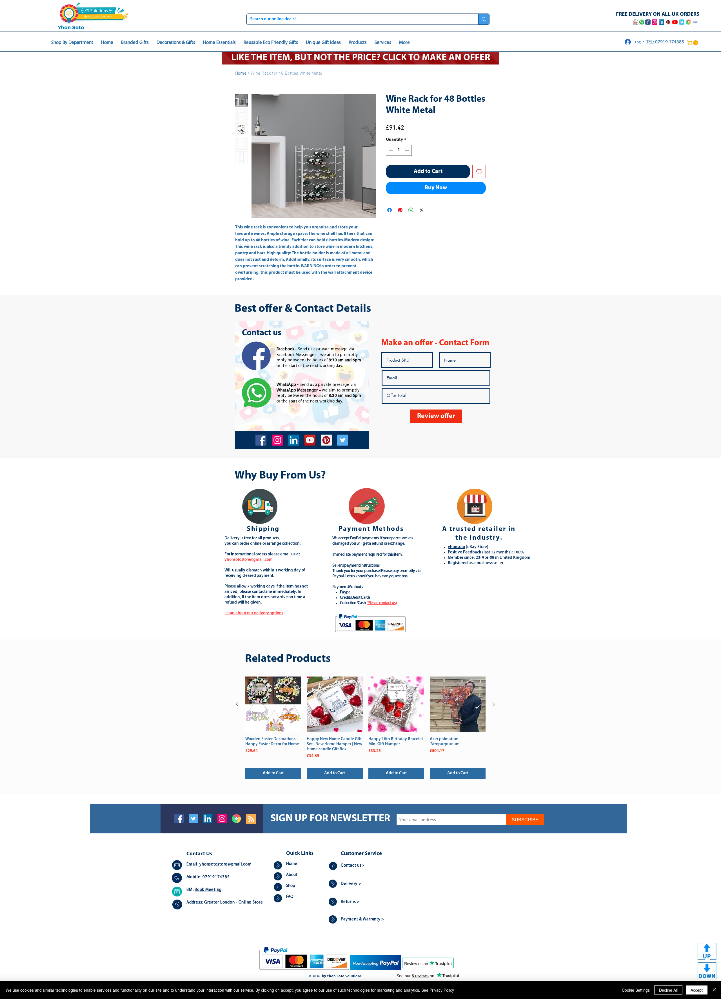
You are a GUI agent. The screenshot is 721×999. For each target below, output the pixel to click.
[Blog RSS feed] (251, 819)
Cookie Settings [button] (636, 990)
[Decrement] (390, 150)
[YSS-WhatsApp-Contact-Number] (642, 22)
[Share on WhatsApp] (411, 210)
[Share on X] (421, 210)
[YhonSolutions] (326, 440)
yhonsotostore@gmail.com (225, 864)
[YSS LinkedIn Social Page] (661, 22)
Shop (290, 886)
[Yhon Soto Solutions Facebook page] (648, 22)
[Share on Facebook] (389, 210)
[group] (365, 727)
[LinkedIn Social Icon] (207, 818)
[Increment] (407, 150)
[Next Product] (493, 704)
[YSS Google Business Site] (688, 22)
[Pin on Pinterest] (400, 210)
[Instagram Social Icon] (222, 818)
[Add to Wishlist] (479, 171)
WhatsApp (286, 385)
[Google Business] (236, 818)
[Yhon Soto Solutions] (309, 440)
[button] (693, 42)
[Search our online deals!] (483, 19)
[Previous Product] (237, 704)
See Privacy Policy (437, 990)
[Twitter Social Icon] (193, 818)
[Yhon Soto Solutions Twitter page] (681, 22)
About (291, 875)
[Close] (714, 989)
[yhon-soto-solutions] (293, 440)
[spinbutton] (399, 150)
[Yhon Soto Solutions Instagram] (654, 22)
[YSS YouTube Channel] (675, 22)
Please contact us (381, 603)
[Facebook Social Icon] (179, 818)
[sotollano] (342, 440)
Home (240, 73)
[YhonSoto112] (260, 440)
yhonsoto (456, 547)
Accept (697, 990)
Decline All (668, 990)
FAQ (289, 897)
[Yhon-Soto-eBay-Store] (695, 22)
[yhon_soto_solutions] (277, 440)
